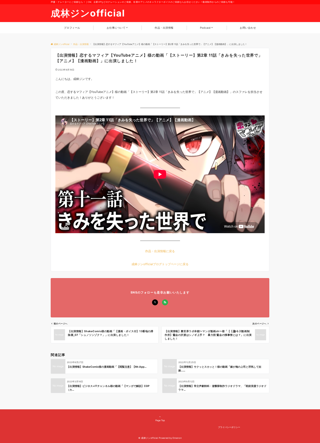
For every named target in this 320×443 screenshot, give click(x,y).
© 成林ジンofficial (148, 438)
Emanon (177, 438)
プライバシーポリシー (229, 427)
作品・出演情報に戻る (160, 251)
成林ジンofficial (88, 13)
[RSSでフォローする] (165, 302)
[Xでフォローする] (155, 302)
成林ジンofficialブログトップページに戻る (160, 264)
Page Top (160, 420)
